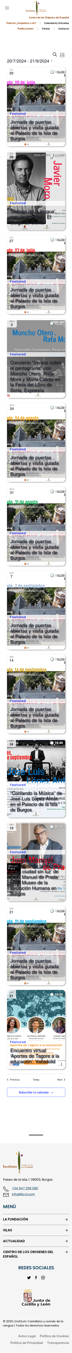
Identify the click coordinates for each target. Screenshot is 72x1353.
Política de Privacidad (26, 1343)
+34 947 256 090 (25, 1188)
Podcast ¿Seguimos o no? (21, 23)
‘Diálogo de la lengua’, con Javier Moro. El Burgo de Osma (33, 217)
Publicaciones (26, 28)
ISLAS (7, 1230)
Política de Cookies (54, 1336)
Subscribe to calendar (34, 1092)
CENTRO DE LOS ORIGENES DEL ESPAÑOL (28, 1254)
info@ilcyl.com (23, 1194)
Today (36, 1079)
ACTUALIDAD (14, 1241)
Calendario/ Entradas (56, 23)
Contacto (63, 28)
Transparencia (58, 1343)
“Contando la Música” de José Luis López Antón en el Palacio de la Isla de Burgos (36, 801)
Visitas (46, 28)
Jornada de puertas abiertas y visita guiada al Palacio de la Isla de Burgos (34, 130)
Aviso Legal (27, 1336)
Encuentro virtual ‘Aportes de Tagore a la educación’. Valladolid (34, 1056)
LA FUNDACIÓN (15, 1219)
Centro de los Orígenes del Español (49, 17)
